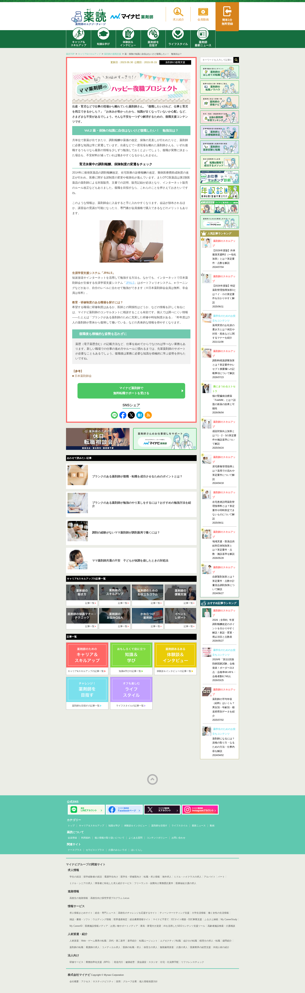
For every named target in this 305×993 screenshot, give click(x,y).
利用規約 (85, 837)
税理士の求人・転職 (209, 940)
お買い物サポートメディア (124, 926)
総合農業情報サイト (140, 919)
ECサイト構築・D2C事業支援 (186, 919)
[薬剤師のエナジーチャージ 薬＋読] (89, 17)
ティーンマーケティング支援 (174, 913)
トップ (71, 825)
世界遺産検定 (120, 919)
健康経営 (130, 962)
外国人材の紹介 (221, 947)
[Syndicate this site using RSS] (148, 413)
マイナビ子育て (161, 919)
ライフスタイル (180, 825)
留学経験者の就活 (92, 876)
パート (221, 876)
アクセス (85, 981)
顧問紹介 (227, 940)
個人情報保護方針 (148, 981)
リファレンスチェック (192, 962)
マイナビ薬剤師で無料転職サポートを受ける (131, 390)
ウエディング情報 (102, 919)
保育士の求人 (150, 947)
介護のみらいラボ (117, 850)
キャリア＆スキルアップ (91, 825)
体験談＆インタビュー (135, 825)
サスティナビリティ (103, 981)
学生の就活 (75, 876)
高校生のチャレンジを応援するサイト (137, 913)
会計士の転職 (190, 940)
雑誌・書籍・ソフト (80, 919)
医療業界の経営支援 (200, 947)
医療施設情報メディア (96, 926)
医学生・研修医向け (131, 876)
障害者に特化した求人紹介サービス (113, 883)
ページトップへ (152, 779)
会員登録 (72, 837)
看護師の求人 (93, 947)
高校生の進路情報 (79, 898)
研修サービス (76, 962)
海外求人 (166, 876)
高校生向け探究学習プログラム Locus (109, 898)
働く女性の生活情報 (218, 913)
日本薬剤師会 (83, 375)
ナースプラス (75, 850)
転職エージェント (148, 940)
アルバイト (209, 876)
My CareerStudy (229, 919)
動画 (212, 825)
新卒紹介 (132, 940)
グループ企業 (130, 981)
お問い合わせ (178, 837)
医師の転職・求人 (132, 947)
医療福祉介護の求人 (186, 883)
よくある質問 (135, 837)
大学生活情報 (199, 913)
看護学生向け (111, 876)
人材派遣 (74, 940)
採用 (118, 981)
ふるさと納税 (211, 919)
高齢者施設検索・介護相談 (221, 926)
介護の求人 (182, 947)
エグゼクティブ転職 (170, 940)
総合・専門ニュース (105, 913)
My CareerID (76, 926)
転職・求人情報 (152, 876)
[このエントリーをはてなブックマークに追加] (139, 413)
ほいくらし (136, 850)
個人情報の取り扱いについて (109, 837)
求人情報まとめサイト (81, 913)
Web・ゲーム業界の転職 (93, 940)
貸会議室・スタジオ (147, 962)
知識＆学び (114, 825)
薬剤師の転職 (76, 947)
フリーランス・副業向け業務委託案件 (153, 883)
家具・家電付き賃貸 (150, 926)
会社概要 (74, 981)
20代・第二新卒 (117, 940)
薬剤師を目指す (159, 825)
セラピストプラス (95, 850)
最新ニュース (199, 825)
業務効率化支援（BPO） (98, 962)
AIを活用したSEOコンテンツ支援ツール (184, 926)
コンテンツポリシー (157, 837)
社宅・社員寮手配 (169, 962)
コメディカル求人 (111, 947)
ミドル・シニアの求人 (81, 883)
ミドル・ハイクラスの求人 (187, 876)
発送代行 (118, 962)
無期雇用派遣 (167, 947)
